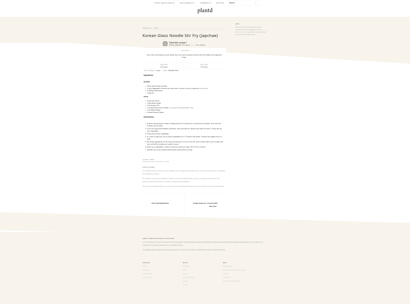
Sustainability (147, 274)
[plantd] (205, 13)
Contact (226, 274)
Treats (185, 285)
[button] (182, 50)
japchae (148, 161)
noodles (153, 161)
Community (147, 277)
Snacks (185, 281)
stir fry (163, 161)
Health (145, 266)
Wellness (146, 270)
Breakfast (186, 266)
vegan (167, 161)
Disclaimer (227, 277)
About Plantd (227, 266)
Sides (185, 274)
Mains (156, 28)
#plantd (193, 45)
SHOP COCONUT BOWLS (232, 281)
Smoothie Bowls (189, 277)
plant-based (158, 161)
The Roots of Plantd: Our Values (234, 270)
